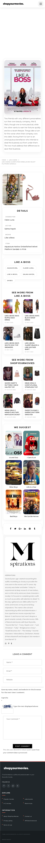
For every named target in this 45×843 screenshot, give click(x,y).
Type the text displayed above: (25, 706)
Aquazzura (12, 268)
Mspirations (10, 575)
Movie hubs (28, 803)
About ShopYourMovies (11, 816)
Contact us (28, 816)
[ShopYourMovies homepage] (13, 4)
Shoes (10, 280)
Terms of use (8, 825)
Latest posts (29, 799)
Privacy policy (8, 820)
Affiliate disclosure (31, 820)
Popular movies (9, 799)
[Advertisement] (22, 31)
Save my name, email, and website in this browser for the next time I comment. (21, 691)
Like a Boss (12, 274)
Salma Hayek (28, 274)
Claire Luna (28, 268)
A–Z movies (7, 803)
